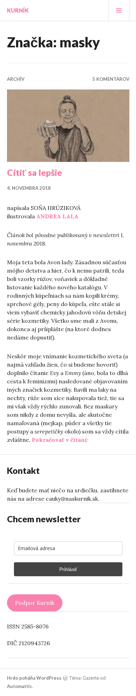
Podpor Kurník (34, 602)
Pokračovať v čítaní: (60, 439)
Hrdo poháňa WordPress (34, 678)
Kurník (18, 10)
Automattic (19, 686)
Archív (15, 79)
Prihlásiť (68, 569)
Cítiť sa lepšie (34, 172)
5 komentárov (110, 79)
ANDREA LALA (57, 216)
